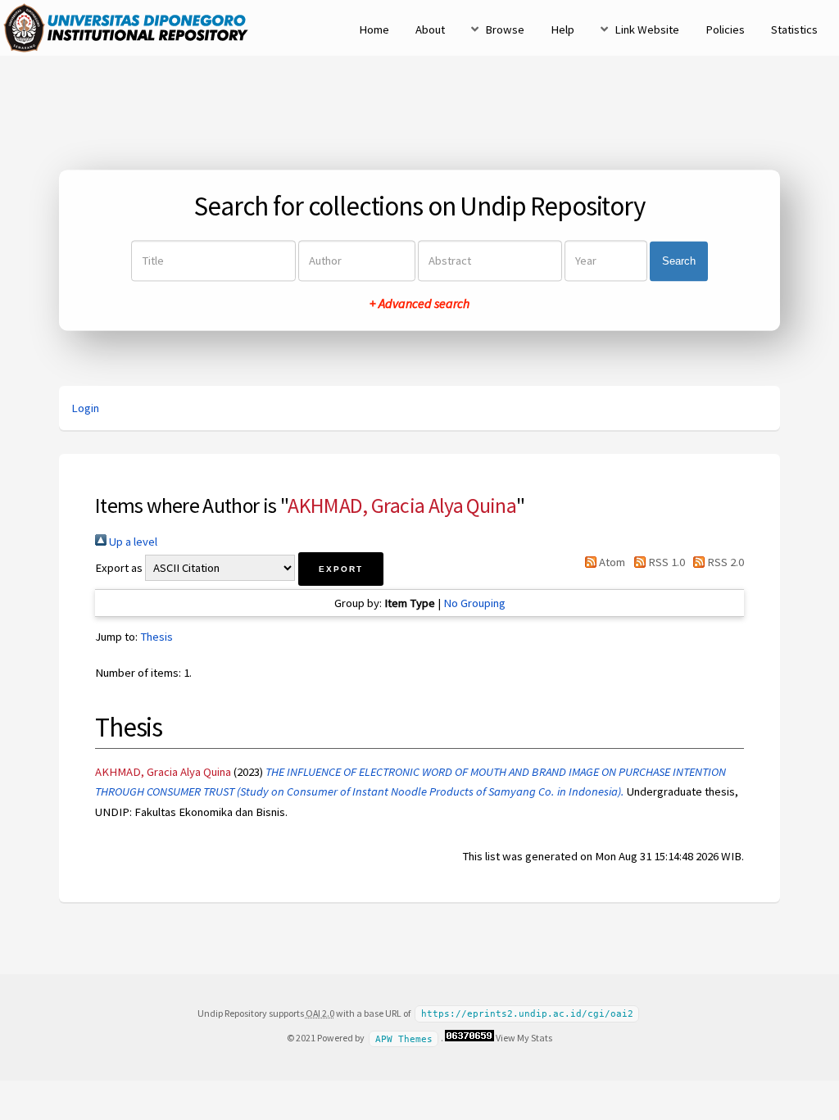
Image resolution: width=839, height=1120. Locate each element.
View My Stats (524, 1038)
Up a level (132, 541)
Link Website (647, 29)
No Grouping (474, 603)
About (430, 29)
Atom (610, 562)
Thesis (156, 636)
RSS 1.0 (665, 562)
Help (562, 29)
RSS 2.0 (724, 562)
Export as (119, 567)
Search (679, 261)
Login (85, 408)
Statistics (794, 29)
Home (374, 29)
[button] (340, 569)
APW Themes (404, 1038)
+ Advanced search (419, 304)
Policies (725, 29)
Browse (504, 29)
